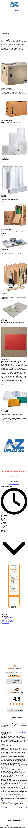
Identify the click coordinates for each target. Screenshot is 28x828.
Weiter (6, 807)
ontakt (15, 51)
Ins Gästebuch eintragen (21, 732)
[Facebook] (1, 464)
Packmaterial (15, 10)
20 (26, 807)
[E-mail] (2, 460)
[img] (14, 4)
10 (24, 807)
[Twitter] (2, 466)
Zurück (2, 807)
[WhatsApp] (2, 462)
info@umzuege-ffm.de (14, 484)
